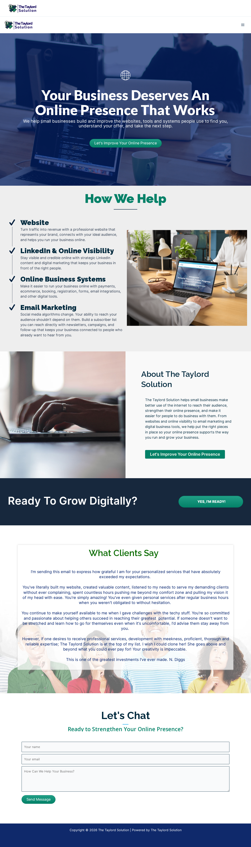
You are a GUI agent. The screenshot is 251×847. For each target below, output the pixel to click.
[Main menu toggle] (242, 25)
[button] (38, 799)
